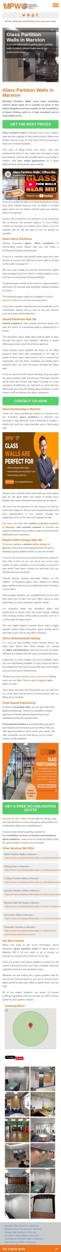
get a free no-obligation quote (30, 808)
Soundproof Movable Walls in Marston (23, 1238)
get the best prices (30, 124)
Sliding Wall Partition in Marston (20, 1232)
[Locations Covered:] (4, 5)
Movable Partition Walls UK (16, 818)
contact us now (30, 401)
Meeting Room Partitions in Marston (22, 1229)
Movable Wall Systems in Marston (21, 1225)
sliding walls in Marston (34, 676)
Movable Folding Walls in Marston (21, 1235)
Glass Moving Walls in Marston (20, 1242)
